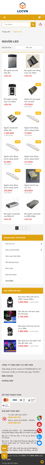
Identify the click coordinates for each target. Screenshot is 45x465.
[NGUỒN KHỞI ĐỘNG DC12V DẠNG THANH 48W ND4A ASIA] (12, 147)
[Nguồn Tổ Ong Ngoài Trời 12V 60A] (32, 90)
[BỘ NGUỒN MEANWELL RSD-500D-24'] (12, 204)
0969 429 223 (14, 417)
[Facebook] (39, 443)
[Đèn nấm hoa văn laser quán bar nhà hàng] (16, 317)
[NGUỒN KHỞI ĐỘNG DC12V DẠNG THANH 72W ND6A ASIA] (12, 176)
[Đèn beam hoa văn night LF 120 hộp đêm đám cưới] (16, 346)
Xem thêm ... (10, 281)
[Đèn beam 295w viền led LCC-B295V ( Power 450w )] (16, 302)
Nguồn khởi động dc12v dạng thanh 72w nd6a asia (11, 187)
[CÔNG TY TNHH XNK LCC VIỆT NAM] (22, 7)
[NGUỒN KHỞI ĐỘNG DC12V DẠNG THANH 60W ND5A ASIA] (32, 147)
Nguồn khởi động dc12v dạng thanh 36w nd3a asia (31, 130)
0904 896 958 (14, 423)
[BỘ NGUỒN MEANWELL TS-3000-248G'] (32, 204)
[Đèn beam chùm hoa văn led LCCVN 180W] (16, 331)
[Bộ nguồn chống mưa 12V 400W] (12, 90)
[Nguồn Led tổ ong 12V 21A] (32, 176)
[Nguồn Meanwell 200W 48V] (12, 118)
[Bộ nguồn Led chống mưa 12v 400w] (32, 61)
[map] (39, 418)
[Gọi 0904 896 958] (4, 455)
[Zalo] (39, 436)
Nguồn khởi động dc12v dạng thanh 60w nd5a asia (31, 158)
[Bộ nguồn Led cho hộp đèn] (12, 61)
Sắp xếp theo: (7, 47)
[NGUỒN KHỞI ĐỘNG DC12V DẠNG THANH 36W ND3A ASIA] (32, 118)
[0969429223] (39, 430)
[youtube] (39, 424)
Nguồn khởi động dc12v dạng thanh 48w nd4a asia (11, 158)
